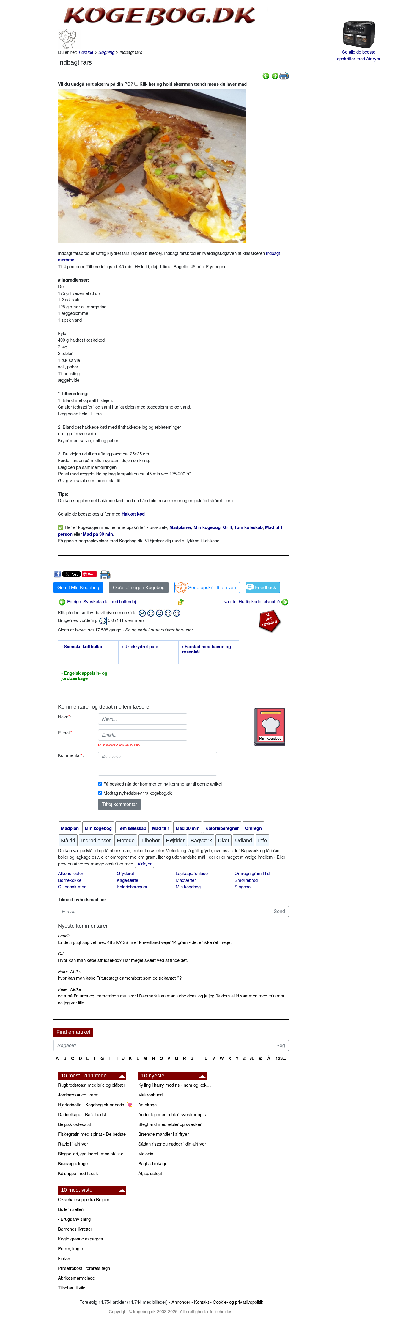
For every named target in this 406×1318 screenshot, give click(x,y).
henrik (64, 935)
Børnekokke (69, 880)
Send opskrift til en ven (212, 587)
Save (91, 574)
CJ (61, 953)
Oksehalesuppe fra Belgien (84, 1199)
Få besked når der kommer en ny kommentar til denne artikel (162, 783)
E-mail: (65, 732)
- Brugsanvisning (74, 1219)
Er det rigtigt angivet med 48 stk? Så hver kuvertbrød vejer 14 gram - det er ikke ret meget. (145, 942)
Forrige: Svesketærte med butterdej (101, 601)
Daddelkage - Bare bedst (82, 1114)
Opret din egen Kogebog (139, 587)
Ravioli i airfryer (73, 1144)
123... (281, 1058)
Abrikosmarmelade (76, 1278)
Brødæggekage (73, 1163)
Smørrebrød (246, 880)
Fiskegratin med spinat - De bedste (92, 1134)
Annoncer (180, 1302)
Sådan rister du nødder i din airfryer (172, 1144)
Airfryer (144, 863)
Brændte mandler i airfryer (163, 1134)
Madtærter (186, 880)
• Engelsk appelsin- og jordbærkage (84, 675)
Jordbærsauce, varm (78, 1094)
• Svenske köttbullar (82, 647)
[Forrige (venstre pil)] (266, 75)
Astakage (147, 1104)
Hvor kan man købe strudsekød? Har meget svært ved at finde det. (123, 960)
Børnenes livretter (75, 1229)
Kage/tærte (127, 880)
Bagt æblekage (152, 1163)
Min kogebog (188, 886)
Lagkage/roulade (192, 873)
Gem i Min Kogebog (78, 587)
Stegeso (243, 886)
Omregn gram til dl (252, 873)
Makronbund (150, 1094)
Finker (64, 1258)
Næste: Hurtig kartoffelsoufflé (252, 601)
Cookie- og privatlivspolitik (238, 1302)
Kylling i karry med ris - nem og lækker (175, 1085)
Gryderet (125, 873)
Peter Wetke (69, 971)
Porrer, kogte (70, 1248)
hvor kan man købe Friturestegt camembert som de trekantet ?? (120, 978)
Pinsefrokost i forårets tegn (84, 1268)
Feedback (265, 587)
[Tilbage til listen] (181, 601)
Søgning (106, 52)
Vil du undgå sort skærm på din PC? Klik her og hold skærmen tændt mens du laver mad (152, 84)
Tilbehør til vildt (72, 1287)
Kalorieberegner (132, 886)
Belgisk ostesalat (74, 1124)
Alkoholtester (70, 873)
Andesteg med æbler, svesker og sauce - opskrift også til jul (175, 1114)
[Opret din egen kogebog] (269, 727)
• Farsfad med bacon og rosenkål (206, 649)
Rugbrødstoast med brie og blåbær (91, 1085)
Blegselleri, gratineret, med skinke (90, 1153)
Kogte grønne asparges (80, 1238)
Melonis (145, 1153)
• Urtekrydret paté (140, 647)
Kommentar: (71, 755)
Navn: (64, 716)
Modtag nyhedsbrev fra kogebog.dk (137, 793)
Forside (86, 52)
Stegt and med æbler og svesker (170, 1124)
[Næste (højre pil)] (274, 75)
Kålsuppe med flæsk (78, 1173)
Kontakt (201, 1302)
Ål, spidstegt (150, 1173)
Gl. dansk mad (72, 886)
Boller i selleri (71, 1209)
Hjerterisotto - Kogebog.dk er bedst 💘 (95, 1104)
